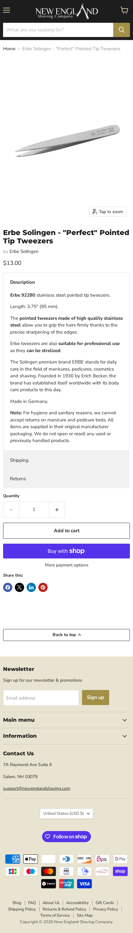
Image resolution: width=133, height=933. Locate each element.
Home (9, 48)
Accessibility (77, 903)
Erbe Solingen (24, 251)
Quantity (11, 496)
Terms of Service (55, 915)
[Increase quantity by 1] (57, 509)
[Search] (121, 30)
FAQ (32, 903)
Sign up (95, 697)
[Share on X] (19, 587)
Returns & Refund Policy (64, 909)
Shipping (19, 460)
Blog (17, 903)
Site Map (85, 915)
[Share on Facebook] (7, 587)
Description (22, 282)
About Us (51, 903)
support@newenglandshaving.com (36, 788)
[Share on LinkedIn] (31, 587)
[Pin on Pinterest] (43, 587)
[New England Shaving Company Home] (66, 11)
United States (63, 813)
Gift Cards (105, 903)
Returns (18, 479)
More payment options (66, 565)
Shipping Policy (22, 909)
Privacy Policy (105, 909)
